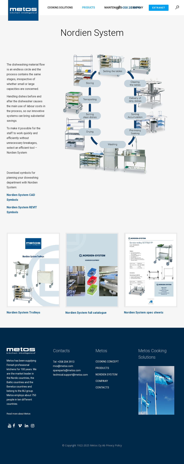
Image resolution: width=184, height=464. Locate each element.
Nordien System (106, 374)
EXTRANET (158, 7)
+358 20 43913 (131, 7)
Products (102, 368)
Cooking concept (107, 361)
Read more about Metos (18, 414)
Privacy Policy (114, 445)
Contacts (102, 387)
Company (102, 381)
